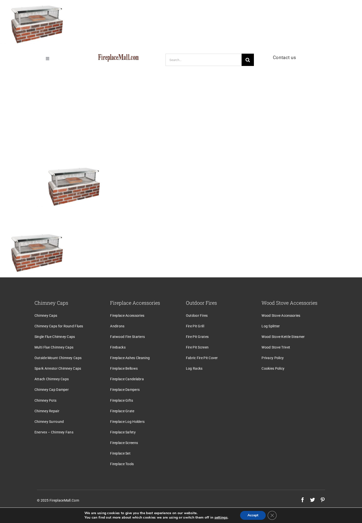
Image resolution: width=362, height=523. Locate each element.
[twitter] (312, 499)
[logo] (118, 56)
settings (221, 517)
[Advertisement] (181, 112)
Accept (252, 515)
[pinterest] (322, 499)
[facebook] (302, 499)
